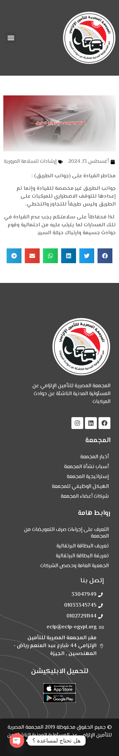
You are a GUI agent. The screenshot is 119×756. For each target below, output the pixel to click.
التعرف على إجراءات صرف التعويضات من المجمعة (66, 533)
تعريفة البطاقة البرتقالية (82, 556)
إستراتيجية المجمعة (88, 477)
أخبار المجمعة (94, 457)
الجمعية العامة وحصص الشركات (74, 566)
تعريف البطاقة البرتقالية (83, 546)
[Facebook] (104, 423)
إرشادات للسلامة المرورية (30, 162)
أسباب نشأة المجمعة (86, 467)
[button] (10, 37)
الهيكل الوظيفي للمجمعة (80, 487)
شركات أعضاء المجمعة (85, 496)
